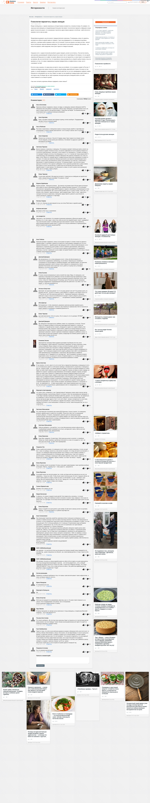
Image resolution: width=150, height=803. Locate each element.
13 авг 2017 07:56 (40, 204)
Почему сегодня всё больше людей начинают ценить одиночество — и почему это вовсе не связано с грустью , (37, 734)
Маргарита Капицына (42, 590)
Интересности (38, 8)
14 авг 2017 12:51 (40, 644)
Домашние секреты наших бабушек (104, 184)
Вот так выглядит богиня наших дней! (103, 330)
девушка (48, 89)
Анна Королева (43, 117)
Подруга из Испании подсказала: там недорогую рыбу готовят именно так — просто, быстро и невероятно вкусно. (111, 771)
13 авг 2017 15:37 (40, 197)
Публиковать (40, 665)
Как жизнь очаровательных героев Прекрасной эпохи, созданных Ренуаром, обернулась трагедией (12, 725)
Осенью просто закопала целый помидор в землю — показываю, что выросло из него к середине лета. (37, 792)
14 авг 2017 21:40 (40, 651)
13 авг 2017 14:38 (40, 253)
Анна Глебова (40, 239)
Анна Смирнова (43, 136)
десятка (56, 89)
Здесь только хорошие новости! (102, 129)
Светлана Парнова (41, 147)
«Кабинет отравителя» (102, 433)
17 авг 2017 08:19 (40, 405)
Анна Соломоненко (41, 516)
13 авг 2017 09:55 (40, 170)
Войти (143, 2)
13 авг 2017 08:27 (40, 113)
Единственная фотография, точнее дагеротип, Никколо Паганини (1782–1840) (105, 44)
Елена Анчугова (41, 598)
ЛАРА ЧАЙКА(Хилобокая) (43, 548)
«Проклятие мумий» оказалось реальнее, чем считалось (62, 774)
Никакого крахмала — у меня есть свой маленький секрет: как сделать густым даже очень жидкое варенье (37, 689)
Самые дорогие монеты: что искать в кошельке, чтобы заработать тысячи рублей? (104, 38)
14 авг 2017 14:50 (43, 512)
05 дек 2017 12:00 (43, 359)
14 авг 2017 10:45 (43, 284)
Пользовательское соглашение (103, 58)
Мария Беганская (41, 494)
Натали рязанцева (41, 573)
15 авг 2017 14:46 (40, 386)
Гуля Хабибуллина (41, 629)
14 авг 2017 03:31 (43, 269)
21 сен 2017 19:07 (43, 143)
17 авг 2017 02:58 (43, 336)
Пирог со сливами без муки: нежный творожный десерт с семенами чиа (136, 767)
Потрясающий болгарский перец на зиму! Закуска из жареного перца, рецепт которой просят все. (110, 742)
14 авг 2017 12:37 (40, 625)
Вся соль (31, 16)
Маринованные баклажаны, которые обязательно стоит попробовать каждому (136, 734)
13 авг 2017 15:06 (40, 586)
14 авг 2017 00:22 (40, 569)
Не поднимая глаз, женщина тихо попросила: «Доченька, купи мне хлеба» (104, 552)
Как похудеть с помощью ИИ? (136, 794)
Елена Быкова (43, 273)
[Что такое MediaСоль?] (147, 1)
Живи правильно (99, 140)
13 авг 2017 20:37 (40, 459)
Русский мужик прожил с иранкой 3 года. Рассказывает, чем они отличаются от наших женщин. (105, 121)
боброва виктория (41, 208)
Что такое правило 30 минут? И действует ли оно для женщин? (105, 292)
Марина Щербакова (42, 183)
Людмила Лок (40, 447)
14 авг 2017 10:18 (43, 432)
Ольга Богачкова (41, 105)
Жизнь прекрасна (56, 780)
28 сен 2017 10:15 (40, 544)
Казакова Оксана (44, 340)
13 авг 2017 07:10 (40, 132)
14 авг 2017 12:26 (40, 614)
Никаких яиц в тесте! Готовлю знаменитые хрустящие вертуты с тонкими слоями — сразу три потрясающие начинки (62, 746)
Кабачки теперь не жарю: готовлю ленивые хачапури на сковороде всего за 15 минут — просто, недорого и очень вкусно (105, 607)
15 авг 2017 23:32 (43, 179)
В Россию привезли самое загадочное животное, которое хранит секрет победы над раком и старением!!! (105, 53)
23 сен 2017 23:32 (40, 594)
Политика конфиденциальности (103, 59)
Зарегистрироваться (135, 2)
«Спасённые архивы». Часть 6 (87, 689)
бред (36, 89)
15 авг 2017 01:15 (43, 310)
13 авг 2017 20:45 (43, 122)
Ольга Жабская (40, 126)
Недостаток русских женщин (104, 134)
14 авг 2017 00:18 (40, 555)
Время (42, 89)
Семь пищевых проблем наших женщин (105, 92)
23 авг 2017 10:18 (40, 578)
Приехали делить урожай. (11, 767)
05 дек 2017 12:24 (40, 604)
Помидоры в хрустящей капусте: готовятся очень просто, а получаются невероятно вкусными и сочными (110, 690)
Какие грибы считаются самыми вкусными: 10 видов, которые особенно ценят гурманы (13, 692)
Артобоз (97, 439)
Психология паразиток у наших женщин (53, 16)
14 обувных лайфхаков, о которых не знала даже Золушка (104, 48)
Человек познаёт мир (100, 191)
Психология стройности (102, 63)
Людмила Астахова (42, 648)
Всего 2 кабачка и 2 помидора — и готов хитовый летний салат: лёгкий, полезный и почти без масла (62, 716)
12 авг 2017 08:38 (40, 212)
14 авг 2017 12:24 (43, 299)
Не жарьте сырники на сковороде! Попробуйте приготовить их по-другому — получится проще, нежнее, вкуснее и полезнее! (37, 762)
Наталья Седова (41, 201)
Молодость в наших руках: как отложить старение (105, 317)
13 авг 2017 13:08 (40, 490)
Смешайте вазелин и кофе (103, 503)
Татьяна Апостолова (42, 618)
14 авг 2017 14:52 (43, 443)
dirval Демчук (42, 303)
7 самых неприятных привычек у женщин (105, 381)
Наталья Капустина (44, 288)
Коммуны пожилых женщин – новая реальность (105, 262)
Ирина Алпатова (41, 363)
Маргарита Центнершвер (43, 390)
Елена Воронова (43, 436)
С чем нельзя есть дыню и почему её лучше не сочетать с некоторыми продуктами (105, 461)
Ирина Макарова (41, 582)
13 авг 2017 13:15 (40, 226)
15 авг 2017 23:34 (43, 317)
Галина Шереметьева (42, 486)
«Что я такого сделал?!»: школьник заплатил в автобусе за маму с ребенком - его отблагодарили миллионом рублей (104, 32)
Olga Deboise (40, 608)
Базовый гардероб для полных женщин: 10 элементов (105, 235)
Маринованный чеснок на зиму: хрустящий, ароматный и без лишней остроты (87, 786)
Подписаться (105, 22)
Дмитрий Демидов (44, 257)
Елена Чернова (43, 174)
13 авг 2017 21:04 (40, 502)
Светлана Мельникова (42, 409)
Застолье (97, 509)
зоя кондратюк (40, 216)
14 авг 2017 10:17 (40, 421)
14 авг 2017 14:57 (40, 482)
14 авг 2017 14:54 (40, 468)
